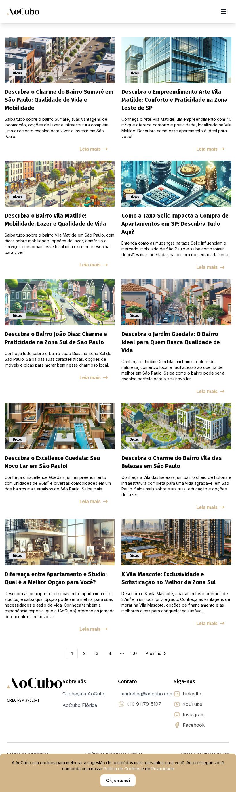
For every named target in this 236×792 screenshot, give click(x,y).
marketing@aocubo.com (147, 694)
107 (134, 653)
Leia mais (90, 149)
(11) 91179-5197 (144, 704)
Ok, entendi (118, 780)
